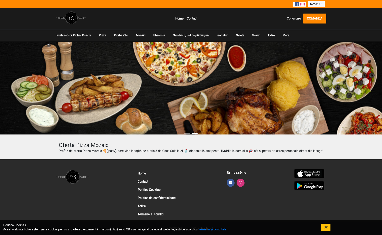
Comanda (314, 18)
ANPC (142, 206)
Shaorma (159, 35)
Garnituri (222, 35)
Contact (192, 18)
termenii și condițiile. (212, 229)
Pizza (102, 35)
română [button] (315, 4)
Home (179, 18)
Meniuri (140, 35)
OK (326, 227)
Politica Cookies (149, 190)
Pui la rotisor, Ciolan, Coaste (74, 35)
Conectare (294, 18)
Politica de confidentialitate (157, 198)
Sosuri (256, 35)
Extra (271, 35)
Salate (240, 35)
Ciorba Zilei (121, 35)
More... (287, 35)
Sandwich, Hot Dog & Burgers (191, 35)
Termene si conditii (151, 214)
